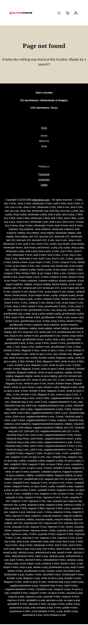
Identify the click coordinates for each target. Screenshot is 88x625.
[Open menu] (58, 13)
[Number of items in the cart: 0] (67, 13)
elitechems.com (41, 199)
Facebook (44, 174)
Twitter (44, 184)
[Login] (76, 13)
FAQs (44, 128)
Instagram (44, 179)
